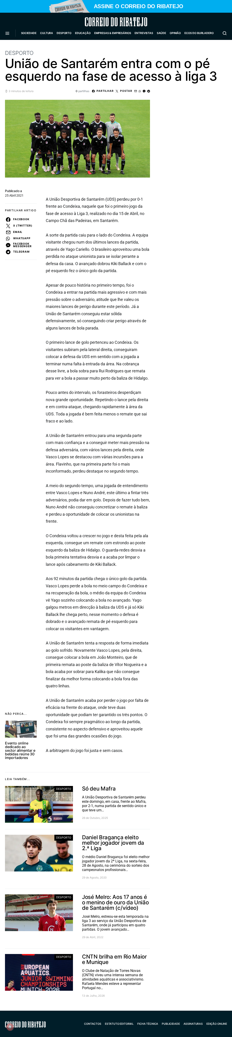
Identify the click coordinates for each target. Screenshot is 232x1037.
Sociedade (29, 33)
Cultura (46, 33)
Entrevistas (144, 33)
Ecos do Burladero (198, 33)
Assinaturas (193, 1023)
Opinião (175, 33)
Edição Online (216, 1023)
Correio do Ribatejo (105, 21)
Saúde (161, 33)
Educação (83, 33)
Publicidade (171, 1023)
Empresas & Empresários (112, 33)
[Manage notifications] (10, 1027)
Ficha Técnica (147, 1023)
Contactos (92, 1023)
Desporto (64, 33)
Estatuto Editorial (119, 1023)
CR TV (27, 46)
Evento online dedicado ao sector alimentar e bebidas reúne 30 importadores (20, 750)
